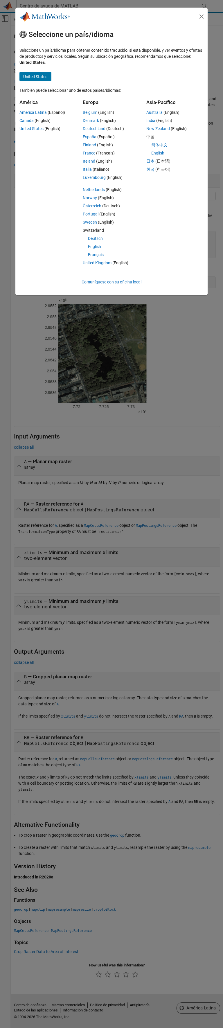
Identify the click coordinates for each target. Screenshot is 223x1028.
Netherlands (94, 189)
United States (31, 128)
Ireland (89, 161)
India (150, 120)
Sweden (90, 222)
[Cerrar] (201, 16)
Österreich (92, 206)
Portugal (90, 214)
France (89, 153)
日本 (150, 161)
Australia (154, 112)
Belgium (90, 112)
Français (96, 254)
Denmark (91, 120)
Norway (90, 197)
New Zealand (158, 128)
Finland (89, 145)
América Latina (33, 112)
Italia (87, 169)
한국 (150, 169)
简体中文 (159, 145)
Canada (26, 120)
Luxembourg (94, 177)
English (94, 246)
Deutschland (94, 128)
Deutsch (95, 238)
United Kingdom (97, 262)
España (89, 136)
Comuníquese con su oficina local (111, 282)
